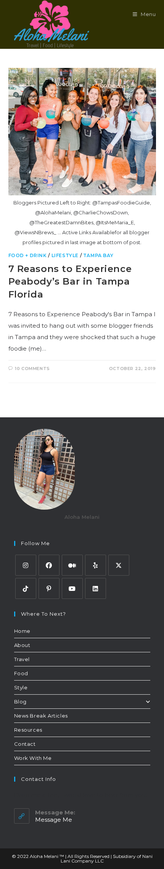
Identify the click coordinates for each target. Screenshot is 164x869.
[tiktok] (25, 588)
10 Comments (32, 368)
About (22, 645)
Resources (28, 730)
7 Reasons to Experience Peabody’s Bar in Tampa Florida (70, 281)
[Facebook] (49, 565)
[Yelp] (95, 565)
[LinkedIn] (95, 588)
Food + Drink (27, 255)
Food (21, 673)
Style (21, 687)
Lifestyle (65, 255)
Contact (25, 744)
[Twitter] (118, 565)
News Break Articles (41, 716)
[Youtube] (72, 588)
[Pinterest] (49, 588)
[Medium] (72, 565)
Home (22, 631)
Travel (22, 659)
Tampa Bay (98, 255)
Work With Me (33, 758)
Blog (20, 701)
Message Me (53, 819)
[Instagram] (25, 565)
